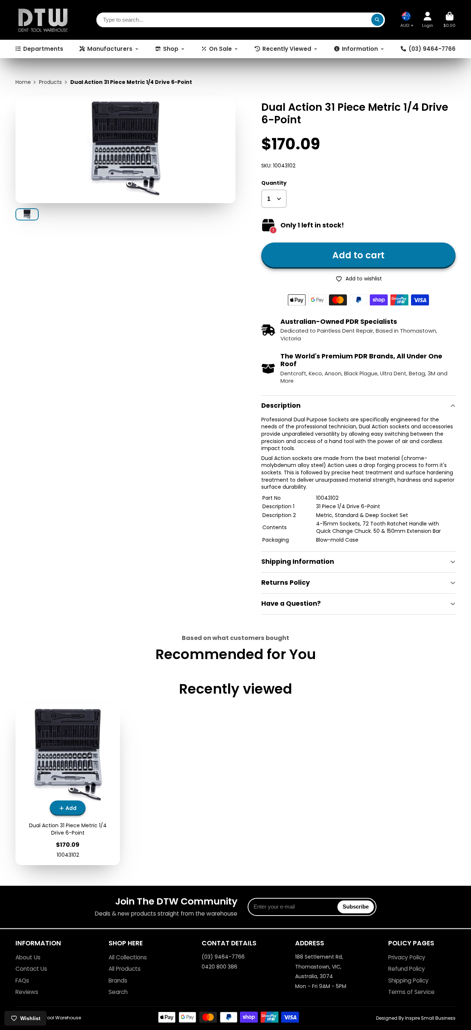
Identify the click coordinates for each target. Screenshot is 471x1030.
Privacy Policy (406, 957)
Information (360, 49)
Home (23, 82)
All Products (125, 969)
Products (50, 82)
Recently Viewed (286, 49)
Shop (170, 49)
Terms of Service (411, 992)
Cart (449, 20)
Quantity (274, 183)
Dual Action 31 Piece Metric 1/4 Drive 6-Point (67, 784)
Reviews (26, 992)
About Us (27, 957)
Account (427, 20)
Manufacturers (109, 49)
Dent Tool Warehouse (57, 1018)
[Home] (43, 20)
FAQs (22, 980)
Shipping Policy (408, 980)
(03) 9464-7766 (432, 49)
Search (118, 992)
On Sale (220, 49)
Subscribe (356, 906)
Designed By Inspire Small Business (416, 1018)
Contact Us (31, 969)
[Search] (377, 20)
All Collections (128, 957)
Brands (118, 980)
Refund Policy (406, 969)
